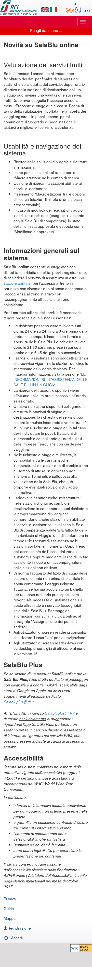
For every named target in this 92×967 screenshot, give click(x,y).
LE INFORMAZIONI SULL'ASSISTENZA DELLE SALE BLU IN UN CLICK (50, 379)
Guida (9, 908)
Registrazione (19, 928)
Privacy (10, 898)
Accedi (17, 937)
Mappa (10, 918)
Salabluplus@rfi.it (18, 701)
